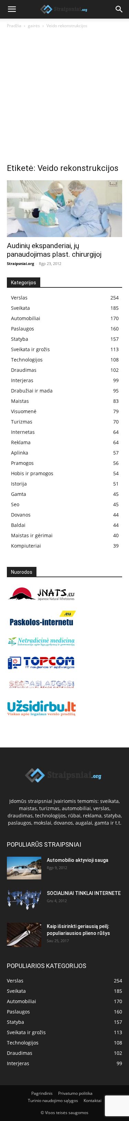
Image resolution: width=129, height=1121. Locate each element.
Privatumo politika (75, 1093)
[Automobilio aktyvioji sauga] (24, 868)
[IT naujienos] (41, 667)
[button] (12, 9)
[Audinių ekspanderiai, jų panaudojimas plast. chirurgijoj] (64, 208)
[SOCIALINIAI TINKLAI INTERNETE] (24, 900)
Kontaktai (92, 1100)
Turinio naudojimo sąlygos (53, 1100)
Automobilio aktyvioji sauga (77, 860)
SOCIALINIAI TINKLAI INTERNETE (84, 893)
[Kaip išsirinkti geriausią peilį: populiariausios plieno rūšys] (24, 935)
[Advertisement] (64, 97)
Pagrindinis (42, 1093)
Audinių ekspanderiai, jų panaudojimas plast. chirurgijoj (54, 250)
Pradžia (14, 26)
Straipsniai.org (20, 263)
